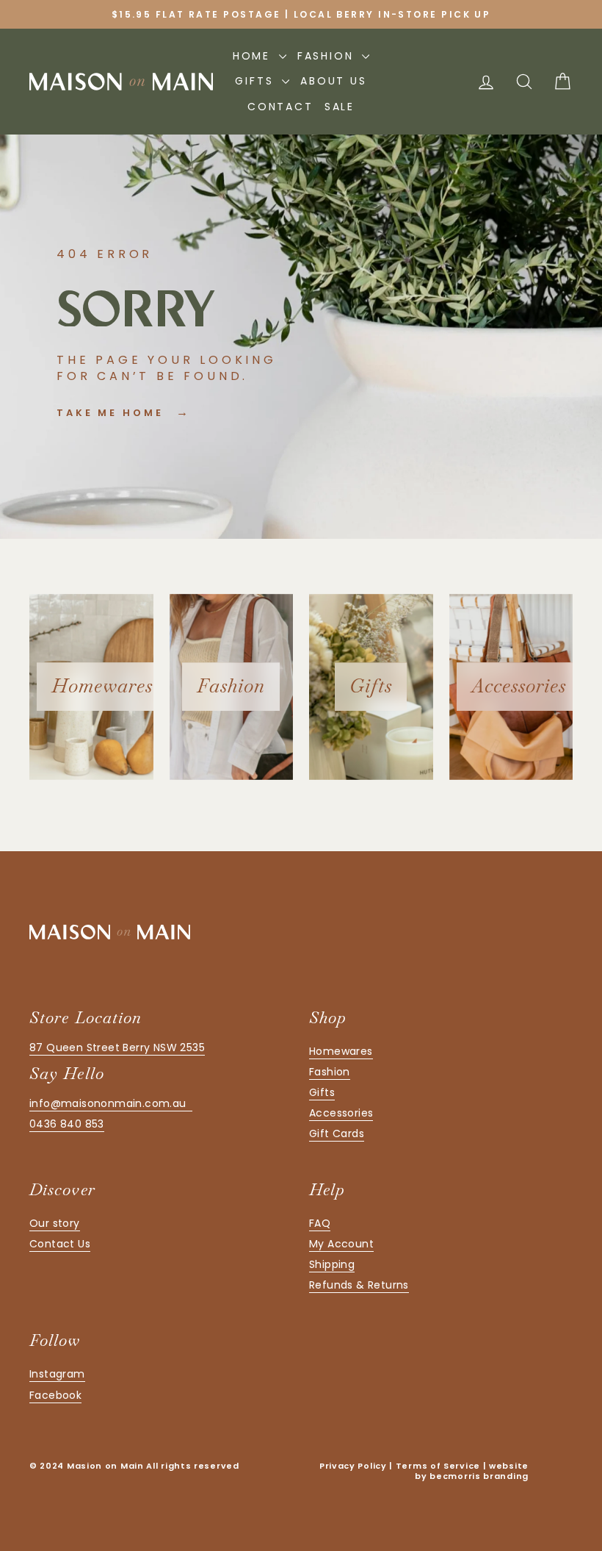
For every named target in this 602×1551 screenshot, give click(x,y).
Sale (339, 106)
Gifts (256, 81)
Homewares (341, 1051)
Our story (54, 1223)
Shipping (332, 1264)
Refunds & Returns (359, 1285)
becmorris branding (479, 1476)
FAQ (319, 1223)
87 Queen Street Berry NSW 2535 (117, 1047)
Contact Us (59, 1243)
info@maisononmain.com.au (110, 1103)
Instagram (57, 1373)
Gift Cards (336, 1133)
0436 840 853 (66, 1124)
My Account (341, 1243)
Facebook (55, 1395)
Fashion (327, 56)
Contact (280, 106)
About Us (333, 81)
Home (254, 56)
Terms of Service (438, 1466)
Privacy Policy (353, 1466)
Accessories (341, 1113)
